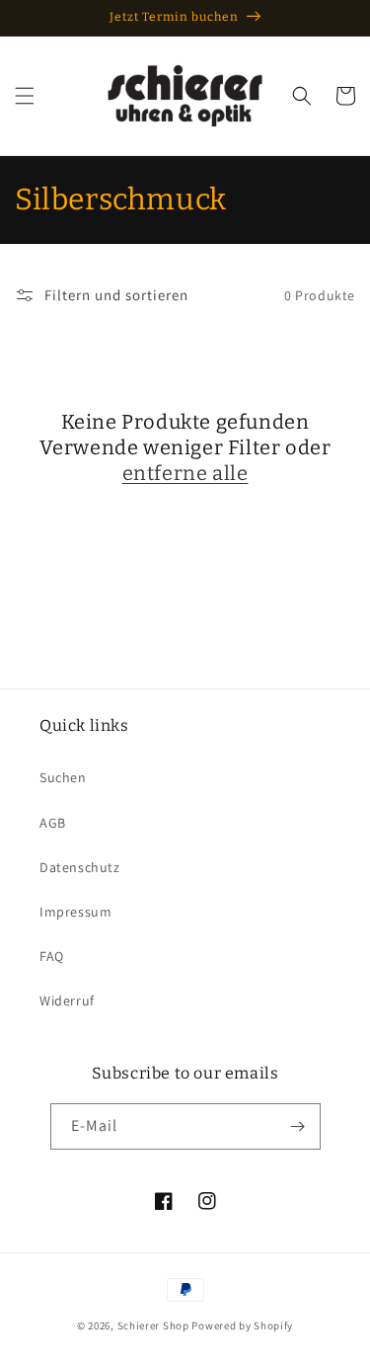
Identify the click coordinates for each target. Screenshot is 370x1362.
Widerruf (67, 1000)
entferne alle (185, 473)
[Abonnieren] (298, 1126)
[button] (24, 96)
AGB (52, 823)
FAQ (51, 956)
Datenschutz (79, 867)
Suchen (63, 777)
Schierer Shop (153, 1325)
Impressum (75, 912)
